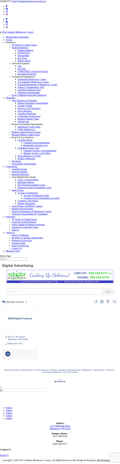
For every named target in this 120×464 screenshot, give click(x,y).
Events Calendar (41, 370)
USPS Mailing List (26, 129)
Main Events (17, 190)
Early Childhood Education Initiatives (29, 95)
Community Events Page (29, 116)
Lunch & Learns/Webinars (24, 222)
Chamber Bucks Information (36, 142)
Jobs (20, 66)
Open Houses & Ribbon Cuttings (27, 206)
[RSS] (7, 14)
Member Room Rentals (22, 208)
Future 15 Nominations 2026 (31, 87)
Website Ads (23, 121)
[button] (3, 302)
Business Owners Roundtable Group (35, 187)
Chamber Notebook (27, 113)
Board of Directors (20, 245)
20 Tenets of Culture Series (24, 45)
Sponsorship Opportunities (24, 164)
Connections (11, 166)
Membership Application (17, 37)
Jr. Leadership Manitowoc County (33, 82)
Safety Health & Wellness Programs (28, 224)
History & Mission (20, 235)
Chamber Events (19, 169)
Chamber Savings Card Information (39, 150)
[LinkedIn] (7, 9)
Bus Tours (22, 58)
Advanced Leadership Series (25, 227)
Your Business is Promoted (24, 100)
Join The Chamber (70, 372)
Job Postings (99, 370)
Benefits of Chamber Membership (27, 238)
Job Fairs (22, 69)
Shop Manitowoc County (29, 156)
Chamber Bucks (25, 140)
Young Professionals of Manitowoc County (38, 84)
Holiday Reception (26, 203)
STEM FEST (24, 53)
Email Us (4, 455)
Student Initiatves (26, 50)
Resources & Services (22, 240)
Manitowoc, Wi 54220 (60, 428)
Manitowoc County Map (29, 127)
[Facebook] (6, 6)
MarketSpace (87, 370)
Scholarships (23, 55)
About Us (10, 232)
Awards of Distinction (28, 193)
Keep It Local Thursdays (29, 108)
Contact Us (17, 248)
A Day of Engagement (28, 179)
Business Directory (20, 174)
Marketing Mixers (26, 182)
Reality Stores (24, 61)
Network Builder (19, 172)
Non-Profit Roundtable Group (31, 185)
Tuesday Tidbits (25, 105)
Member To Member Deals (69, 370)
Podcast (15, 230)
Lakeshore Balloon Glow (29, 90)
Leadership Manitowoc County (32, 79)
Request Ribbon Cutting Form (26, 135)
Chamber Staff (18, 243)
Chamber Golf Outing (28, 201)
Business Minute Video (28, 119)
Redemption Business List (35, 145)
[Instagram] (7, 11)
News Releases (25, 111)
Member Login (13, 251)
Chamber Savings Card (28, 148)
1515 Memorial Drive (60, 426)
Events (9, 39)
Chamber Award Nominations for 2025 (41, 198)
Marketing (10, 98)
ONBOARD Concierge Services (33, 71)
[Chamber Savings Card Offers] (7, 356)
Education (10, 216)
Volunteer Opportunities (29, 92)
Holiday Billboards (26, 158)
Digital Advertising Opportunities (33, 103)
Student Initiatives (20, 47)
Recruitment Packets (27, 74)
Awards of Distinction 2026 (36, 195)
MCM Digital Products (107, 460)
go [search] (109, 292)
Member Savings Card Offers (37, 153)
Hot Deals (16, 161)
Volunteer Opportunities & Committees (30, 214)
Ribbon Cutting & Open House (26, 132)
